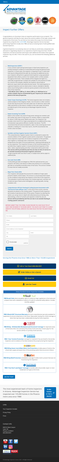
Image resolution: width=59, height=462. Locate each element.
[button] (5, 2)
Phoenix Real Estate (7, 453)
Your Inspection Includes (10, 409)
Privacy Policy (7, 412)
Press (4, 416)
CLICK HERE (23, 42)
